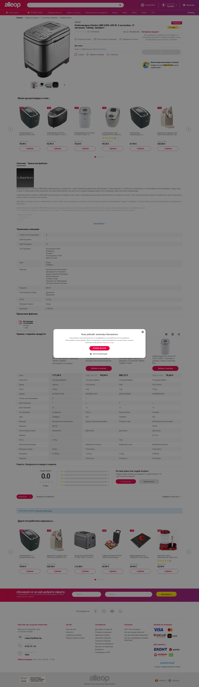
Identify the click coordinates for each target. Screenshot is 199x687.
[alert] (99, 343)
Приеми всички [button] (99, 348)
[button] (99, 354)
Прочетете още (108, 343)
